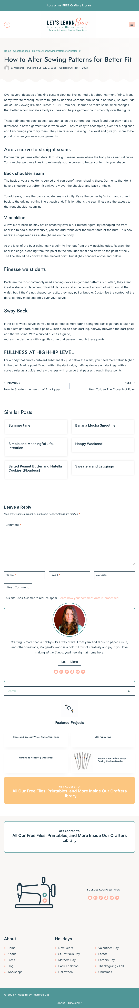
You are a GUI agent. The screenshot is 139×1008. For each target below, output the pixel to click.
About (11, 954)
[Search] (129, 691)
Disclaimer (75, 1003)
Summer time (19, 425)
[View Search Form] (7, 25)
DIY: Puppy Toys (103, 737)
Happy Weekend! (89, 444)
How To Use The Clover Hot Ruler (112, 386)
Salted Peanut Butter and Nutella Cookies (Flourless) (35, 468)
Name (11, 575)
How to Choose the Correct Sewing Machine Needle (112, 760)
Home (11, 948)
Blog (10, 966)
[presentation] (82, 761)
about (61, 1003)
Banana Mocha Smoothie (95, 425)
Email (55, 575)
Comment (13, 524)
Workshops (14, 972)
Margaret (19, 67)
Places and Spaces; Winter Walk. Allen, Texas (36, 737)
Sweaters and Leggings (94, 466)
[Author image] (6, 68)
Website (101, 575)
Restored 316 (41, 994)
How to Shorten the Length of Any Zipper (32, 386)
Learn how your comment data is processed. (89, 598)
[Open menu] (132, 24)
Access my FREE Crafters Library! (69, 5)
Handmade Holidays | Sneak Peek (36, 757)
